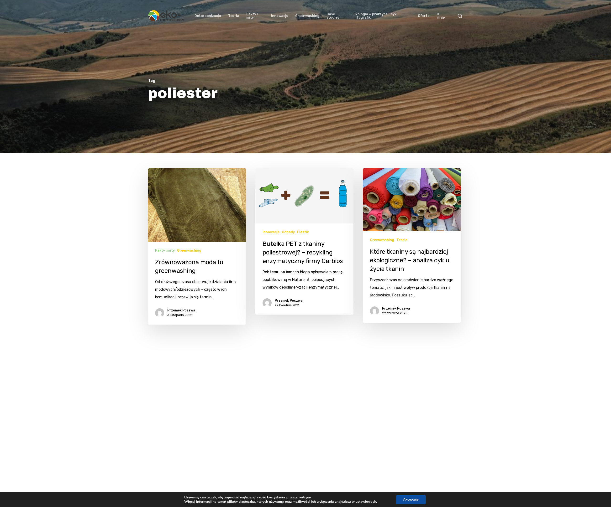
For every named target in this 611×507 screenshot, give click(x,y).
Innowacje (271, 232)
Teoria (401, 240)
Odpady (288, 232)
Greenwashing (189, 250)
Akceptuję (411, 499)
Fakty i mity (165, 250)
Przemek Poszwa (181, 310)
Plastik (303, 232)
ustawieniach (366, 502)
